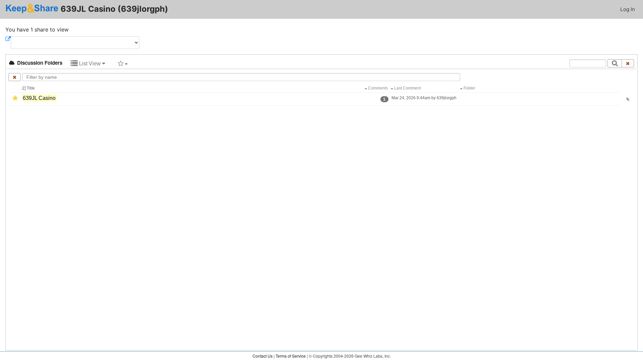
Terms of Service (291, 356)
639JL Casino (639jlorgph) (113, 9)
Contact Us (263, 356)
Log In (627, 9)
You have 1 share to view (37, 29)
